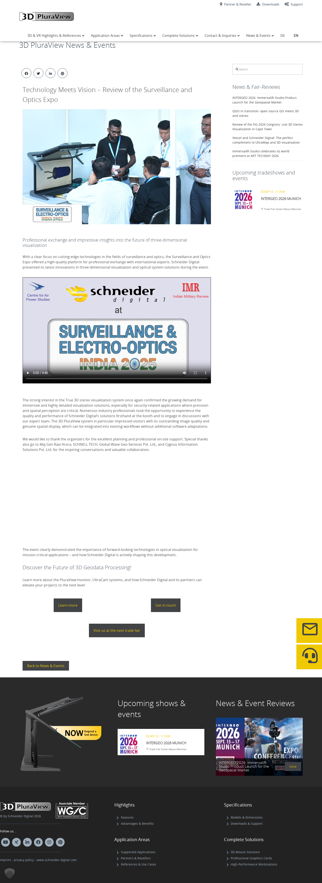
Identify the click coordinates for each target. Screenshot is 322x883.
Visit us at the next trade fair (117, 630)
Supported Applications (138, 852)
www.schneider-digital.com (57, 860)
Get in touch (166, 605)
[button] (9, 873)
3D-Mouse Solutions (245, 852)
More (293, 766)
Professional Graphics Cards (251, 858)
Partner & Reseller (237, 4)
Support (296, 4)
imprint (5, 860)
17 (91, 475)
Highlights (124, 805)
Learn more (68, 605)
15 (83, 475)
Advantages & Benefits (137, 823)
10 (63, 475)
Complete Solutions (244, 839)
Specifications (238, 805)
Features (127, 817)
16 (87, 475)
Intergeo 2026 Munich (281, 198)
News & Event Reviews (255, 703)
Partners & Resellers (136, 858)
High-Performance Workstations (254, 864)
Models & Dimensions (247, 817)
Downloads (270, 4)
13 (75, 475)
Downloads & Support (247, 823)
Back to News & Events (45, 665)
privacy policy (24, 860)
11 (67, 475)
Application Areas (132, 839)
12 (71, 475)
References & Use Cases (138, 864)
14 (79, 475)
